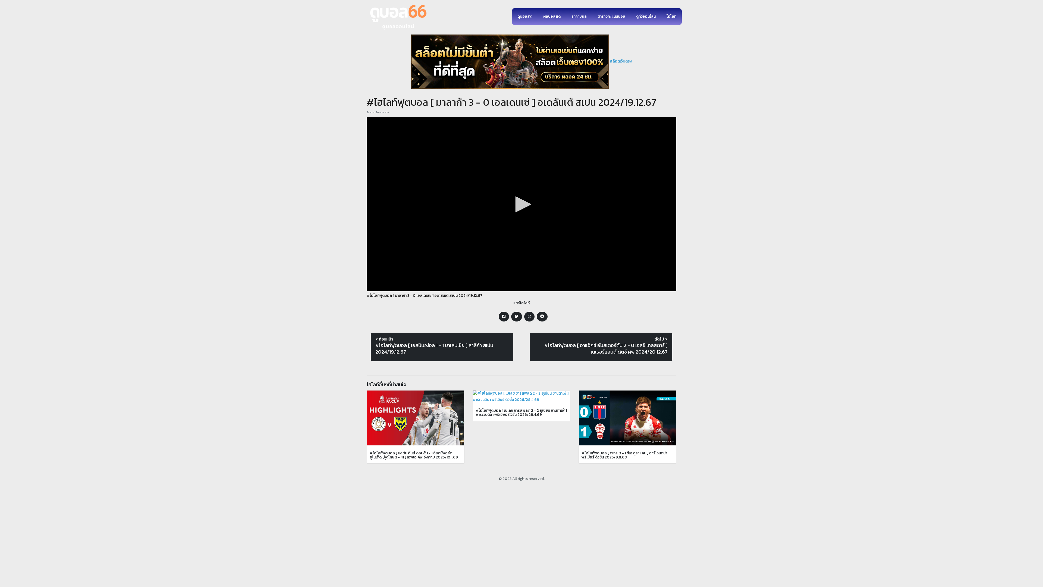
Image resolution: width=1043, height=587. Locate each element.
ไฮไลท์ (671, 16)
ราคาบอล (579, 16)
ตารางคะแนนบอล (611, 16)
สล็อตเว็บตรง (621, 61)
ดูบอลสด (524, 16)
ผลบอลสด (552, 16)
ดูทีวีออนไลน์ (646, 16)
